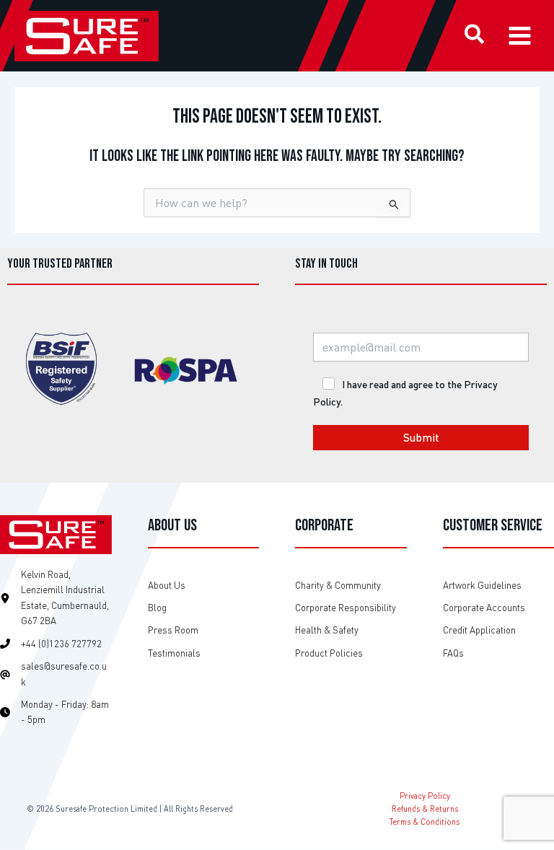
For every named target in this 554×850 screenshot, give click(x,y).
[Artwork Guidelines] (482, 585)
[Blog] (157, 607)
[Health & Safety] (327, 630)
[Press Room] (173, 630)
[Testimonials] (174, 653)
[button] (475, 36)
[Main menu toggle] (520, 36)
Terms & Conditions (425, 821)
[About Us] (166, 585)
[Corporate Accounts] (484, 607)
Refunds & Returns (425, 808)
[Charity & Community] (338, 585)
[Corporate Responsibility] (345, 607)
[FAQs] (453, 653)
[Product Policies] (329, 653)
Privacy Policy (425, 795)
